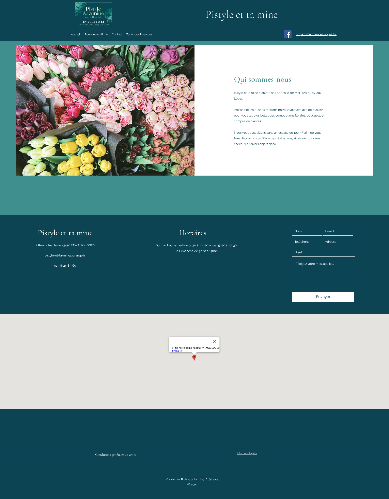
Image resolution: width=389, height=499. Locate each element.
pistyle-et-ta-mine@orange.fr (65, 255)
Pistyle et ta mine (241, 14)
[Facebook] (288, 34)
